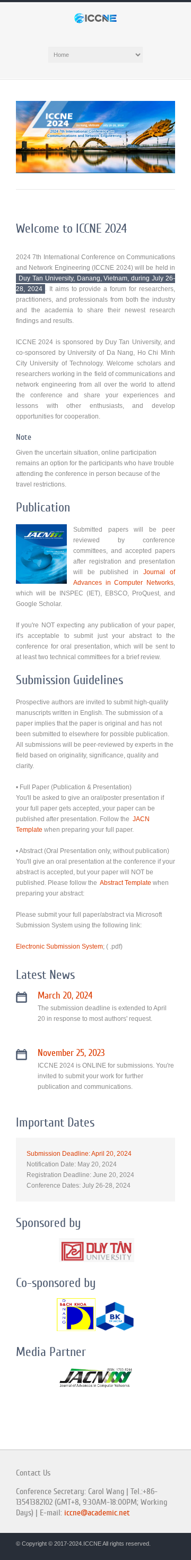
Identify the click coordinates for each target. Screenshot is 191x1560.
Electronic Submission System (59, 946)
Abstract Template (125, 882)
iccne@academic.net (97, 1513)
